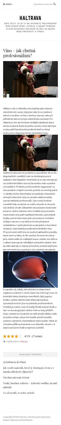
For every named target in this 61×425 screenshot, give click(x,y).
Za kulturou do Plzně (14, 362)
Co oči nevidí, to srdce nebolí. (19, 392)
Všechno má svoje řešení (16, 377)
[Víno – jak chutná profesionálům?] (30, 79)
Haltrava (30, 18)
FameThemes (27, 420)
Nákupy (24, 341)
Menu (9, 4)
